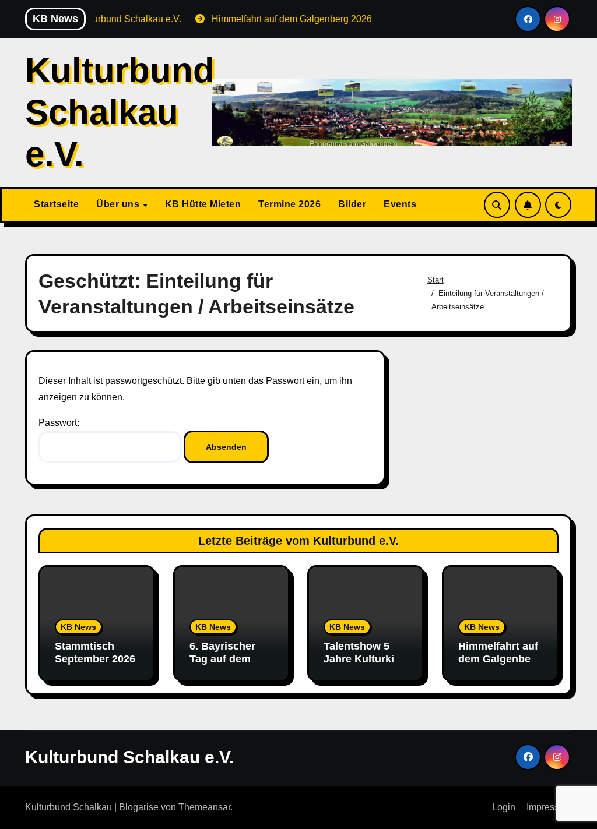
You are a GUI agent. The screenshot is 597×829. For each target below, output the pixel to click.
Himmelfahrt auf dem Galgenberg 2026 (499, 658)
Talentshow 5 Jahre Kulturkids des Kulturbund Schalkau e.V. (365, 665)
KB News (78, 627)
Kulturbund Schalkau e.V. (120, 112)
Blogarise (139, 807)
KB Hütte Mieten (203, 204)
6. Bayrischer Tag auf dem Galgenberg (222, 658)
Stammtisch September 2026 (95, 652)
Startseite (56, 204)
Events (400, 204)
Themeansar (204, 807)
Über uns (119, 204)
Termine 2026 (289, 204)
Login (503, 807)
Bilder (352, 204)
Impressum (549, 807)
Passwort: (58, 423)
